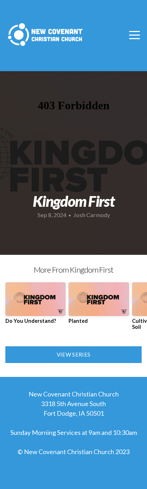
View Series (73, 354)
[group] (35, 305)
